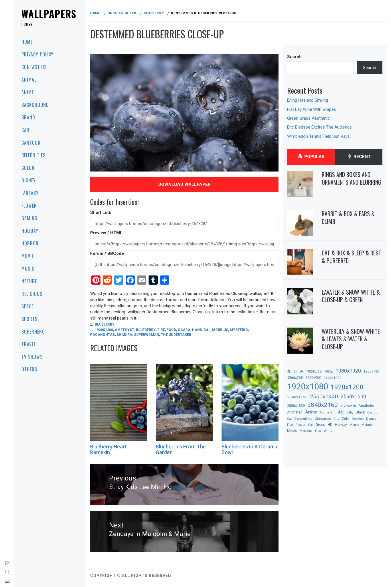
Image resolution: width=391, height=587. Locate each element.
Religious (31, 293)
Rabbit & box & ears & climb (348, 217)
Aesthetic (366, 405)
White (328, 431)
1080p (328, 371)
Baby (349, 412)
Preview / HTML (106, 232)
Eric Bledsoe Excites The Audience (319, 127)
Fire (161, 330)
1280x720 (371, 371)
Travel (28, 344)
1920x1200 (104, 330)
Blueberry (104, 324)
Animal (28, 79)
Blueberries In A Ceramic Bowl (250, 449)
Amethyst (124, 330)
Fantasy (30, 193)
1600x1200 (332, 378)
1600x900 (313, 377)
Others (29, 369)
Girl (310, 425)
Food (171, 330)
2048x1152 (297, 397)
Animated (295, 412)
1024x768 (314, 371)
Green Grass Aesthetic (308, 118)
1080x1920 (348, 371)
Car (25, 130)
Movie (27, 256)
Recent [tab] (361, 156)
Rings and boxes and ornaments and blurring (351, 178)
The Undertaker (176, 335)
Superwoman (146, 335)
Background (35, 104)
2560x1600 (353, 396)
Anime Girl (327, 412)
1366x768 (295, 377)
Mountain (369, 425)
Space (27, 306)
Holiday (29, 230)
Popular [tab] (314, 156)
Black (360, 412)
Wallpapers (48, 13)
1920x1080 (307, 386)
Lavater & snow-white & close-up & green (351, 296)
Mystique (306, 431)
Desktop (358, 419)
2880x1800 (296, 405)
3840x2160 (322, 404)
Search (294, 56)
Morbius (220, 330)
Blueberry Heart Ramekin (108, 449)
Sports (29, 319)
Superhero (33, 331)
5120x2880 (348, 406)
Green (320, 425)
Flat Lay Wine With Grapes (311, 109)
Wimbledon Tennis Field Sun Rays (318, 136)
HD (330, 425)
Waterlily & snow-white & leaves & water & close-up (351, 339)
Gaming (29, 218)
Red (318, 431)
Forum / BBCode (107, 253)
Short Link (100, 212)
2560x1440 (324, 396)
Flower (29, 205)
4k (289, 371)
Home (27, 41)
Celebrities (33, 155)
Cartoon (31, 142)
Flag (290, 425)
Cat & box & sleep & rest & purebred (351, 257)
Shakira (124, 335)
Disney (28, 180)
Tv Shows (32, 356)
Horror (30, 243)
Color (28, 167)
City (336, 419)
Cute (345, 419)
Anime (27, 92)
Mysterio (239, 330)
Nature (29, 281)
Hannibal (201, 330)
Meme (354, 425)
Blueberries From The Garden (181, 449)
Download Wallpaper (184, 184)
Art (341, 412)
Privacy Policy (37, 54)
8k (301, 371)
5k (295, 371)
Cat (289, 419)
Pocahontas (102, 335)
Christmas (323, 419)
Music (27, 268)
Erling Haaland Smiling (307, 100)
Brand (28, 117)
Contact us (34, 67)
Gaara (184, 330)
